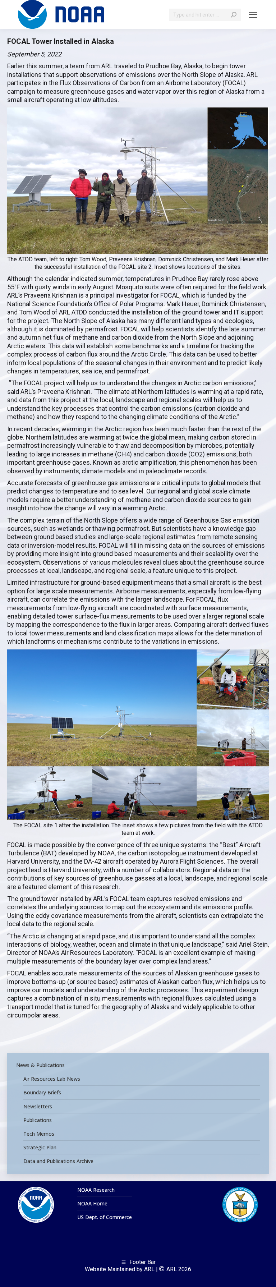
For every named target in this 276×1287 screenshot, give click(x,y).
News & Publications (40, 1065)
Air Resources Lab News (51, 1079)
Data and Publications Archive (58, 1161)
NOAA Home (92, 1203)
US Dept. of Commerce (104, 1217)
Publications (37, 1120)
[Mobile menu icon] (253, 15)
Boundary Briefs (42, 1092)
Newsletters (37, 1106)
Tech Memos (38, 1134)
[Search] (233, 15)
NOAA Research (96, 1190)
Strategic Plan (39, 1147)
